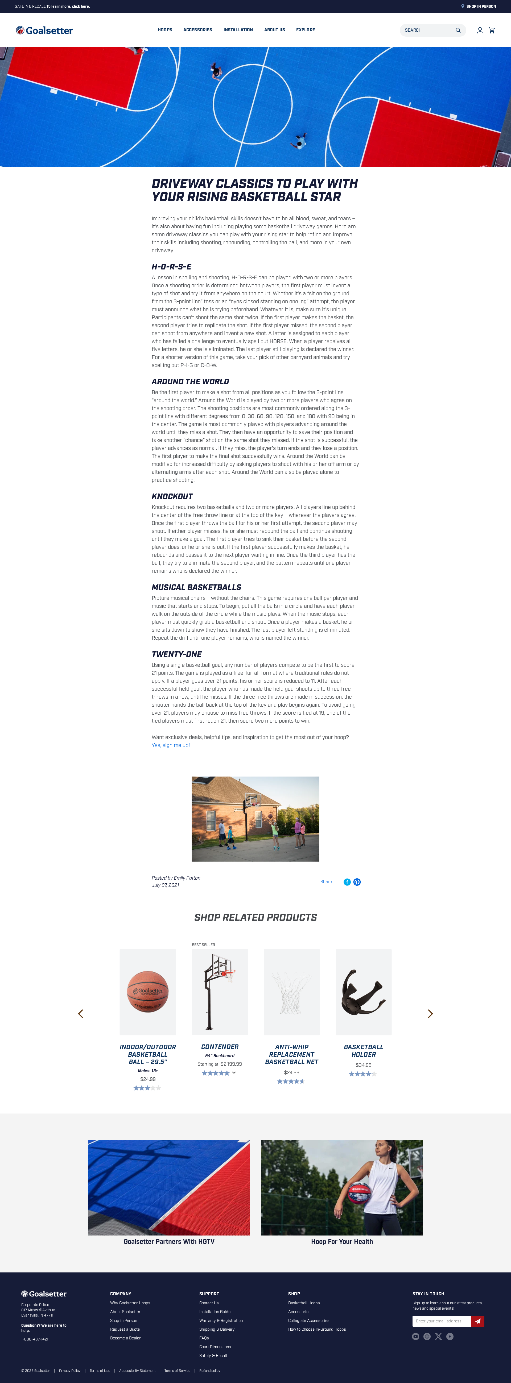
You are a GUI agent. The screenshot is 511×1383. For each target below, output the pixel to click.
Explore (305, 30)
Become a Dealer (125, 1338)
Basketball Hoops (304, 1303)
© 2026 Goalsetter (35, 1371)
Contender (219, 1047)
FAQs (204, 1338)
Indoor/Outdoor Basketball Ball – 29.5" (148, 1054)
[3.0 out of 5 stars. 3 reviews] (147, 1088)
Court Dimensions (215, 1347)
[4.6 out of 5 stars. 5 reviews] (291, 1081)
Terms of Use (100, 1371)
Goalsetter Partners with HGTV (169, 1242)
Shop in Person (481, 6)
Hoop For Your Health (342, 1242)
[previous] (80, 1014)
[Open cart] (492, 30)
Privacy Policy (70, 1371)
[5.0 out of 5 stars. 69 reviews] (216, 1073)
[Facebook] (450, 1336)
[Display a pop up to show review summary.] (235, 1074)
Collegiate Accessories (308, 1320)
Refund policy (209, 1371)
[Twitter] (438, 1336)
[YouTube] (415, 1336)
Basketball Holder (364, 1051)
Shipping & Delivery (217, 1329)
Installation (238, 30)
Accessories (197, 30)
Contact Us (209, 1303)
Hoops (165, 30)
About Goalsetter (125, 1312)
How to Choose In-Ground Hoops (317, 1329)
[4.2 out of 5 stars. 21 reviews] (363, 1074)
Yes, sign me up (170, 745)
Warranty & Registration (221, 1320)
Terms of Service (177, 1371)
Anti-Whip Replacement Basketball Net (291, 1054)
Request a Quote (125, 1329)
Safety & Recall (213, 1356)
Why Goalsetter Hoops (130, 1303)
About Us (274, 30)
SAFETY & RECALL (52, 6)
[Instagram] (427, 1336)
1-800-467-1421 (34, 1339)
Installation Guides (216, 1312)
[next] (430, 1013)
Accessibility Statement (137, 1371)
